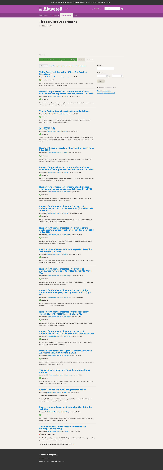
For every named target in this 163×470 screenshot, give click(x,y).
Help (75, 15)
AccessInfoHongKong (51, 9)
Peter (65, 114)
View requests (55, 15)
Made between (101, 73)
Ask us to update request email (106, 93)
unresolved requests (80, 66)
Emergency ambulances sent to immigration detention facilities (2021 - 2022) (65, 250)
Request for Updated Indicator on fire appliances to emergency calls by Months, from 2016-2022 (64, 312)
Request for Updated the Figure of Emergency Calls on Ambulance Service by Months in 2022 (65, 351)
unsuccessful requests (67, 66)
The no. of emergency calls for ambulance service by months (64, 371)
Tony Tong (66, 96)
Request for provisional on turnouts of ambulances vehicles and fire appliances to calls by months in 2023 (65, 187)
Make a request (43, 15)
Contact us (42, 461)
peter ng (65, 77)
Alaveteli (48, 458)
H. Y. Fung (66, 254)
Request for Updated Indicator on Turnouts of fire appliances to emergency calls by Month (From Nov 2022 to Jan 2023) (66, 229)
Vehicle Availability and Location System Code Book (64, 111)
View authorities (66, 15)
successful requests (54, 66)
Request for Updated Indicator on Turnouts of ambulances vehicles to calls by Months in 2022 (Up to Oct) (65, 270)
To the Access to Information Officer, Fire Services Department (63, 73)
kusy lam (66, 431)
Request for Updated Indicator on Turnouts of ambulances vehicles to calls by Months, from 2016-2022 (66, 332)
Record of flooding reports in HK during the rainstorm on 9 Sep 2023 (66, 149)
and (110, 76)
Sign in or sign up (96, 9)
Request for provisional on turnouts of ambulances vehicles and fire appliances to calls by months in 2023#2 (66, 168)
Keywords (100, 65)
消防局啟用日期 (47, 128)
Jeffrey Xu (66, 152)
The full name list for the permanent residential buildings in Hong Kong (62, 427)
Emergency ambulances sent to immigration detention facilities (65, 408)
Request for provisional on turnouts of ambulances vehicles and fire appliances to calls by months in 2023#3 (66, 92)
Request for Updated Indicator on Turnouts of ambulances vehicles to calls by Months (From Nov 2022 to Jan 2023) (66, 208)
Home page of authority (104, 91)
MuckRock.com (105, 2)
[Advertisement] (81, 40)
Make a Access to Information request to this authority (58, 60)
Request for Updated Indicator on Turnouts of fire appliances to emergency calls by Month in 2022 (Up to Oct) (65, 292)
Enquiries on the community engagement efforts (62, 389)
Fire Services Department (54, 77)
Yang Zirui (66, 392)
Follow (82, 60)
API (63, 461)
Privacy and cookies (56, 461)
